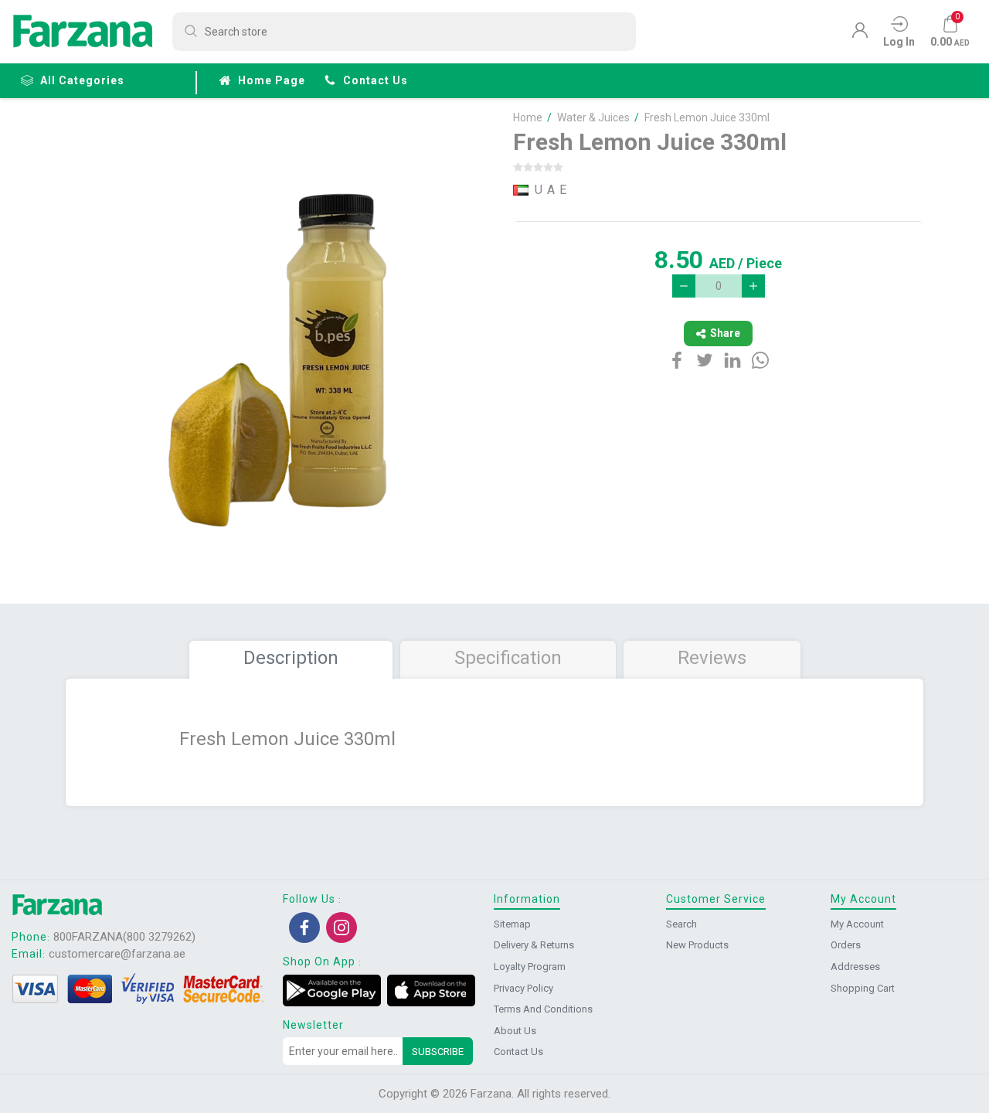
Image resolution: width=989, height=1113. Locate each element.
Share (725, 333)
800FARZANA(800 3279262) (124, 937)
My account (857, 924)
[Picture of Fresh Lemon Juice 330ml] (280, 354)
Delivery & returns (534, 945)
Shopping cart (863, 988)
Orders (846, 945)
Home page (271, 80)
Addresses (855, 966)
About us (515, 1030)
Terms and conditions (543, 1009)
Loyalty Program (530, 966)
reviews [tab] (712, 658)
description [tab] (290, 658)
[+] (753, 286)
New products (697, 945)
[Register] (860, 34)
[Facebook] (304, 927)
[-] (683, 286)
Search (681, 924)
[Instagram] (341, 927)
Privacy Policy (523, 988)
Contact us (375, 80)
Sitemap (512, 924)
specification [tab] (508, 658)
